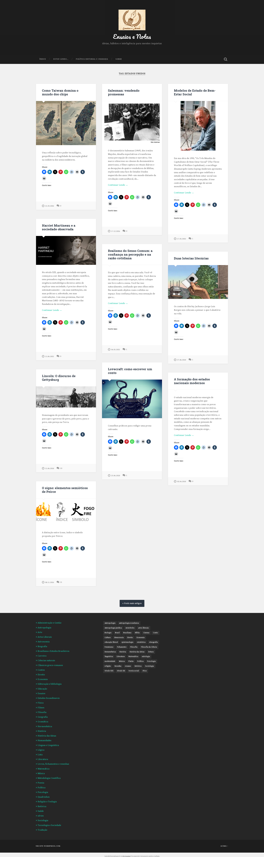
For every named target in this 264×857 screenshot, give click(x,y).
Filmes (41, 707)
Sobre (119, 59)
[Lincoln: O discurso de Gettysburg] (66, 396)
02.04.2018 (181, 481)
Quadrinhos (44, 797)
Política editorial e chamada (92, 59)
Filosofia (42, 712)
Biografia (42, 646)
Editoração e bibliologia (49, 684)
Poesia (41, 782)
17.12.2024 (115, 231)
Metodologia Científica (49, 778)
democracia (119, 637)
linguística (109, 656)
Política (41, 787)
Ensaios (41, 693)
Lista (40, 754)
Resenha (118, 666)
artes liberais (143, 628)
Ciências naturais (46, 660)
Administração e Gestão (49, 622)
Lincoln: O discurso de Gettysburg (58, 378)
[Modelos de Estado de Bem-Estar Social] (198, 126)
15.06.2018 (49, 468)
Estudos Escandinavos (49, 698)
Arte (40, 632)
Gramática (43, 721)
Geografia (43, 717)
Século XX (121, 671)
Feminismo (109, 647)
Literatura (43, 759)
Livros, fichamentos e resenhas (53, 764)
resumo (128, 666)
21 (61, 582)
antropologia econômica (129, 623)
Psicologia (43, 792)
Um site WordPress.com (48, 846)
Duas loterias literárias (191, 258)
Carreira (42, 655)
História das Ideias (47, 735)
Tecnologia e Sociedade (49, 825)
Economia (43, 679)
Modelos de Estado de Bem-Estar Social (194, 92)
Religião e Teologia (47, 801)
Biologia (108, 633)
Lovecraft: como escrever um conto (130, 371)
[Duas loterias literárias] (198, 282)
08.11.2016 (49, 582)
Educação (42, 688)
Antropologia (44, 627)
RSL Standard (126, 856)
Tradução (42, 830)
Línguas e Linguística (48, 745)
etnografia (153, 642)
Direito (41, 674)
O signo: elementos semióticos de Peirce (65, 490)
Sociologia (43, 820)
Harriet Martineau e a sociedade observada (58, 227)
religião (108, 666)
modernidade (110, 661)
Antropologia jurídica (113, 628)
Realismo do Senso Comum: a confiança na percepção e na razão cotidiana (130, 254)
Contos (41, 670)
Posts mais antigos (133, 603)
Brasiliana (127, 633)
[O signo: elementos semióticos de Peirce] (66, 511)
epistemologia (127, 642)
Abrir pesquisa (225, 59)
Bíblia (137, 633)
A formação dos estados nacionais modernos (192, 381)
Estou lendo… (60, 59)
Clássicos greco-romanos (50, 665)
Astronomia (44, 641)
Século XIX (109, 671)
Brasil (117, 633)
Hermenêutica (45, 726)
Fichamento (122, 647)
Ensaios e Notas (132, 36)
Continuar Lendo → (118, 185)
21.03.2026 (49, 206)
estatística (141, 642)
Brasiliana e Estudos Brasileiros (53, 651)
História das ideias (137, 652)
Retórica (42, 806)
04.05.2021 (115, 349)
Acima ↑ (224, 846)
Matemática (43, 768)
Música (41, 773)
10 (61, 468)
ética (145, 671)
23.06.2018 (115, 475)
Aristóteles (130, 628)
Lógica (41, 750)
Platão (131, 661)
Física (40, 702)
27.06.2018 (181, 360)
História (42, 731)
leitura (151, 652)
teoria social (134, 671)
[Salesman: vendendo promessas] (132, 122)
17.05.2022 (181, 239)
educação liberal (111, 642)
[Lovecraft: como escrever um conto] (132, 399)
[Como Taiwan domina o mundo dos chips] (66, 123)
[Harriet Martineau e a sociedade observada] (66, 250)
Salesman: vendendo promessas (123, 92)
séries (41, 815)
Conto (155, 633)
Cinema (146, 633)
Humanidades (44, 740)
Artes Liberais (45, 637)
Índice (42, 59)
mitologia (146, 656)
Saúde (41, 811)
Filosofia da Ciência (149, 647)
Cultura (108, 637)
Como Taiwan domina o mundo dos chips (60, 92)
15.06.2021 (49, 356)
